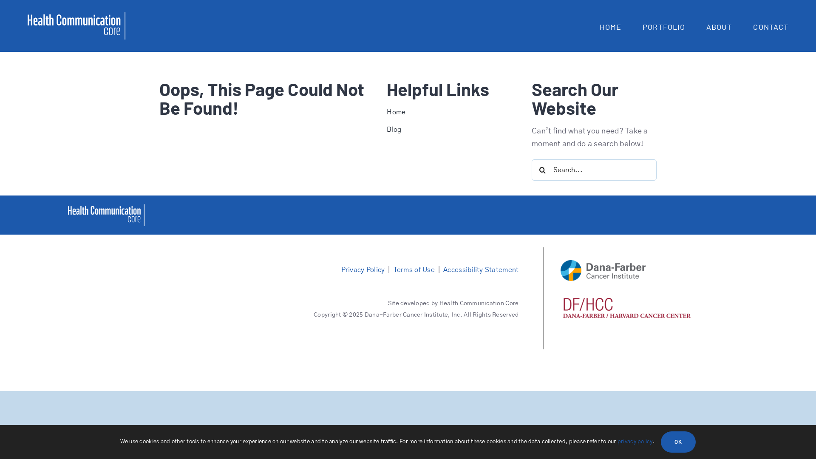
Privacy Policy (363, 269)
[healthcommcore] (106, 208)
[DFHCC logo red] (627, 302)
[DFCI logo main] (603, 264)
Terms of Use (414, 269)
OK (678, 441)
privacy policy (635, 442)
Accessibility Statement (480, 269)
